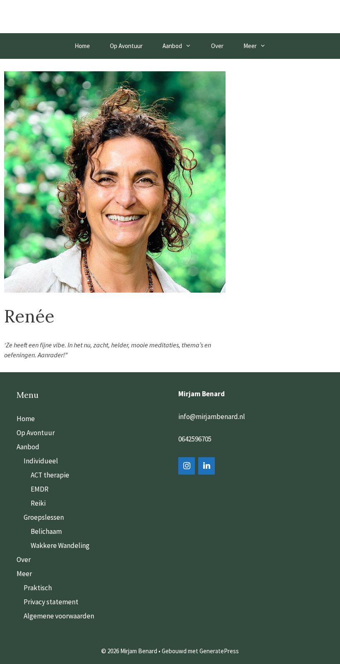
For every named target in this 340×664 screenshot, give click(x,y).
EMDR (40, 489)
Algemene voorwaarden (59, 615)
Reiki (38, 503)
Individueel (41, 460)
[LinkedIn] (206, 466)
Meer (250, 46)
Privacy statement (51, 601)
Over (217, 46)
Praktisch (38, 587)
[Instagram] (186, 466)
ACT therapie (50, 475)
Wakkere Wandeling (60, 545)
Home (82, 46)
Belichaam (46, 531)
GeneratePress (219, 651)
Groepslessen (44, 517)
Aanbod (172, 46)
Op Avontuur (126, 46)
